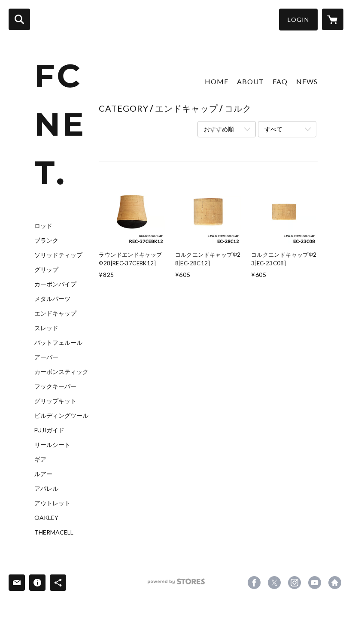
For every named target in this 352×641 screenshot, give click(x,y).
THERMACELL (53, 532)
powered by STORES (176, 584)
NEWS (307, 81)
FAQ (280, 81)
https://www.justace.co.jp (334, 582)
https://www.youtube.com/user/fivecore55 (314, 582)
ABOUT (250, 81)
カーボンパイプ (55, 284)
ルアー (43, 474)
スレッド (46, 328)
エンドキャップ (55, 313)
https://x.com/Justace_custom (274, 582)
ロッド (43, 226)
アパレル (46, 489)
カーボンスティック (61, 372)
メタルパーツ (52, 299)
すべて (273, 129)
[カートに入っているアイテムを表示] (332, 19)
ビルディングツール (61, 416)
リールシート (52, 445)
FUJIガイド (49, 430)
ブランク (46, 240)
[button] (298, 19)
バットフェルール (58, 343)
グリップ (46, 270)
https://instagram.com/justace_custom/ (294, 582)
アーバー (46, 357)
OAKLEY (46, 518)
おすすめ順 (219, 129)
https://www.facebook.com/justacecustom (254, 582)
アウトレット (52, 503)
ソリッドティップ (58, 255)
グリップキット (55, 401)
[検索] (19, 19)
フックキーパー (55, 386)
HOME (216, 81)
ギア (40, 459)
